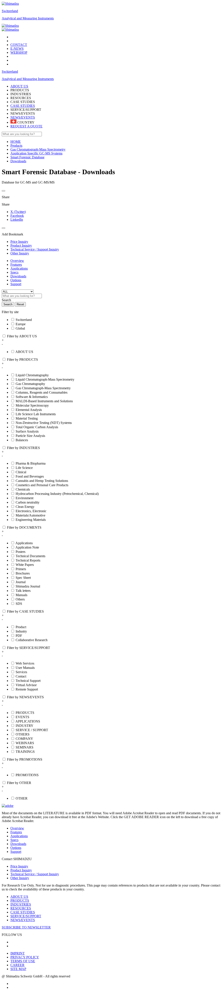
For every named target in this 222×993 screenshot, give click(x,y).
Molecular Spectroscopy (32, 405)
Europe (21, 324)
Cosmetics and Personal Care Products (42, 485)
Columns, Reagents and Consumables (41, 392)
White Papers (25, 565)
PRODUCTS (25, 713)
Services (21, 672)
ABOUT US (24, 352)
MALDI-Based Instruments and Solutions (44, 401)
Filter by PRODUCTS (22, 359)
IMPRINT (17, 953)
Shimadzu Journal (28, 586)
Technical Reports (28, 560)
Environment (24, 498)
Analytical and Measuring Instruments (28, 18)
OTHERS (22, 734)
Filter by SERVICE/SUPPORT (28, 648)
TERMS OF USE (22, 961)
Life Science (24, 468)
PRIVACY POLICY (24, 957)
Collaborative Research (31, 640)
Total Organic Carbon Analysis (37, 427)
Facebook (17, 215)
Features (16, 264)
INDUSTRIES (20, 904)
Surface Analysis (27, 431)
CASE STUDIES (22, 106)
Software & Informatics (32, 397)
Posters (20, 552)
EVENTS (22, 717)
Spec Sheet (23, 577)
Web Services (25, 663)
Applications (19, 268)
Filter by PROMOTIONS (24, 759)
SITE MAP (18, 969)
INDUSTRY (24, 725)
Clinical (21, 472)
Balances (22, 440)
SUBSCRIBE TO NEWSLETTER (26, 927)
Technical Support (28, 680)
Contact (21, 676)
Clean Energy (25, 507)
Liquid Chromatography (32, 375)
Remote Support (27, 689)
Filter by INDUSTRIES (23, 448)
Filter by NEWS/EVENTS (25, 697)
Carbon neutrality (27, 502)
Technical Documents (30, 556)
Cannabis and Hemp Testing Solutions (42, 481)
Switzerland (10, 11)
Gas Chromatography (30, 384)
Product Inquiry (21, 870)
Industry (21, 631)
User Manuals (25, 668)
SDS (19, 603)
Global (20, 328)
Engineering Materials (31, 519)
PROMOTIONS (27, 775)
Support (15, 284)
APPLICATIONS (27, 721)
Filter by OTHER (19, 783)
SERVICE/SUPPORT (25, 916)
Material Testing (27, 418)
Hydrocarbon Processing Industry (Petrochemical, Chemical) (57, 494)
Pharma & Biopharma (31, 463)
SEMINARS (24, 747)
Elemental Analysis (29, 410)
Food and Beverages (30, 476)
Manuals (21, 595)
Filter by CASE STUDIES (25, 611)
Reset (20, 304)
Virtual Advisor (26, 685)
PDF (19, 635)
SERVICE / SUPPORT (32, 730)
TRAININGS (25, 751)
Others (20, 599)
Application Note (27, 547)
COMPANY (24, 738)
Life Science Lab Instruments (36, 414)
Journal (21, 582)
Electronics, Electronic (31, 511)
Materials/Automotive (30, 515)
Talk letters (23, 590)
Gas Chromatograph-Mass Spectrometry (43, 388)
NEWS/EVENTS (22, 117)
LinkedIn (16, 219)
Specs (14, 272)
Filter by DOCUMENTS (24, 527)
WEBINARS (25, 743)
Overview (17, 260)
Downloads (18, 276)
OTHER (22, 798)
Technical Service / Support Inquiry (34, 874)
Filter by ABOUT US (22, 336)
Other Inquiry (19, 878)
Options (15, 280)
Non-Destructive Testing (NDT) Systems (44, 423)
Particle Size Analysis (30, 436)
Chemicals (23, 489)
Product (21, 627)
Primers (21, 569)
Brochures (23, 573)
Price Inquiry (19, 866)
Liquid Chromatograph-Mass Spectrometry (45, 379)
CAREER (17, 965)
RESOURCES (20, 908)
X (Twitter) (18, 212)
